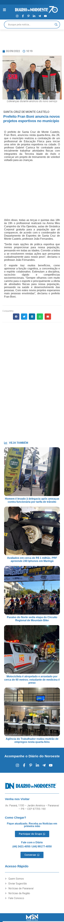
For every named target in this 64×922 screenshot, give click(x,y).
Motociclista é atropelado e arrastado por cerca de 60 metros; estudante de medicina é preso (32, 679)
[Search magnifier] (56, 24)
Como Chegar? (15, 817)
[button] (16, 316)
